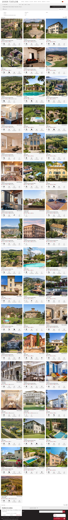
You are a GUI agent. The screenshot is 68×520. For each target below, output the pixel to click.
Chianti (5, 13)
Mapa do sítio (12, 517)
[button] (2, 518)
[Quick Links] (37, 508)
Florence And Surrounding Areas (10, 15)
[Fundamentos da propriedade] (2, 43)
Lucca (26, 13)
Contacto (17, 517)
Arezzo (5, 12)
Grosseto (26, 12)
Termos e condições (6, 517)
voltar (5, 4)
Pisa (25, 15)
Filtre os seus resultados (57, 6)
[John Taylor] (10, 2)
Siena (47, 12)
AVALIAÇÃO (31, 1)
